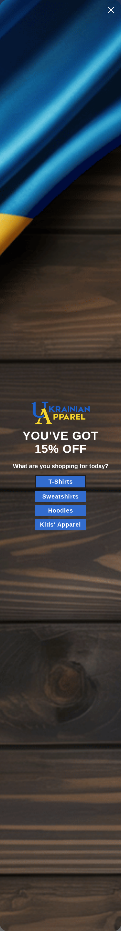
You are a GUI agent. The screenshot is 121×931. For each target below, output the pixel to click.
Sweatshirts (60, 496)
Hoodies (60, 510)
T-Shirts (60, 481)
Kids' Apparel (60, 524)
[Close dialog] (111, 10)
